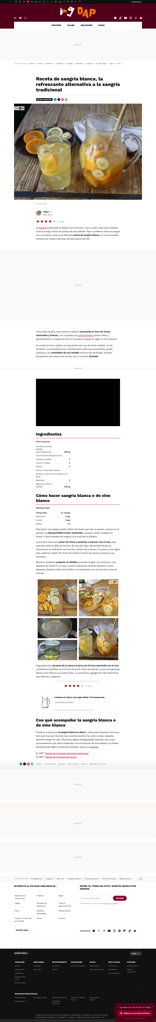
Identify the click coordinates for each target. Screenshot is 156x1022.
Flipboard (62, 99)
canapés (94, 746)
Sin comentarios (46, 99)
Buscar (25, 18)
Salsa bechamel (125, 879)
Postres (40, 896)
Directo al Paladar (78, 966)
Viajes (17, 903)
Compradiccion (114, 973)
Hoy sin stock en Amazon (64, 702)
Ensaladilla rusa (37, 879)
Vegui (61, 896)
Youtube (125, 18)
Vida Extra (37, 969)
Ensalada (69, 63)
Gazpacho (49, 879)
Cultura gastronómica (65, 904)
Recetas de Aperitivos (41, 904)
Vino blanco (74, 764)
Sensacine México (59, 997)
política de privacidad (110, 903)
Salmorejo (60, 879)
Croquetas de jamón (92, 879)
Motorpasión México (94, 999)
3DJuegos (37, 966)
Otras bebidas (50, 764)
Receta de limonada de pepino (61, 756)
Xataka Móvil (20, 969)
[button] (47, 211)
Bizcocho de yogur (109, 879)
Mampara (79, 63)
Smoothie (59, 63)
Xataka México (20, 997)
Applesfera (19, 973)
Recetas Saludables (41, 912)
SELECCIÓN (86, 25)
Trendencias (113, 966)
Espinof (55, 969)
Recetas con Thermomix (20, 897)
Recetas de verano (99, 764)
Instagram (130, 18)
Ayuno (31, 63)
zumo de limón (85, 335)
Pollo (17, 911)
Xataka (17, 966)
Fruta (85, 764)
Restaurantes (64, 911)
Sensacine (56, 966)
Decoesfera (112, 969)
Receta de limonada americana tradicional (67, 753)
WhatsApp (115, 18)
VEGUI (101, 25)
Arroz (119, 63)
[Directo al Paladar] (78, 12)
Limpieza (89, 63)
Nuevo (20, 18)
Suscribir (120, 898)
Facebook (136, 18)
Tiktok (120, 18)
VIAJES (71, 25)
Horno (39, 918)
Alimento (49, 63)
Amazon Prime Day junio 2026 (23, 919)
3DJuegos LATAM (39, 997)
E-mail (141, 18)
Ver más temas (22, 930)
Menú (15, 18)
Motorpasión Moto (97, 969)
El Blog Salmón (133, 966)
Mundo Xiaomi (20, 983)
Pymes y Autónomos (131, 971)
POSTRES (56, 25)
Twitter (58, 99)
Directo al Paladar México (78, 999)
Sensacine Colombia (56, 1002)
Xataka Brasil (20, 1001)
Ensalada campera (74, 879)
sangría (42, 227)
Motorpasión (94, 966)
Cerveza (40, 63)
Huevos (62, 918)
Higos (112, 63)
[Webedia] (21, 953)
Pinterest (119, 930)
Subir (134, 953)
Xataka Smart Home (20, 978)
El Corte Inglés (101, 63)
